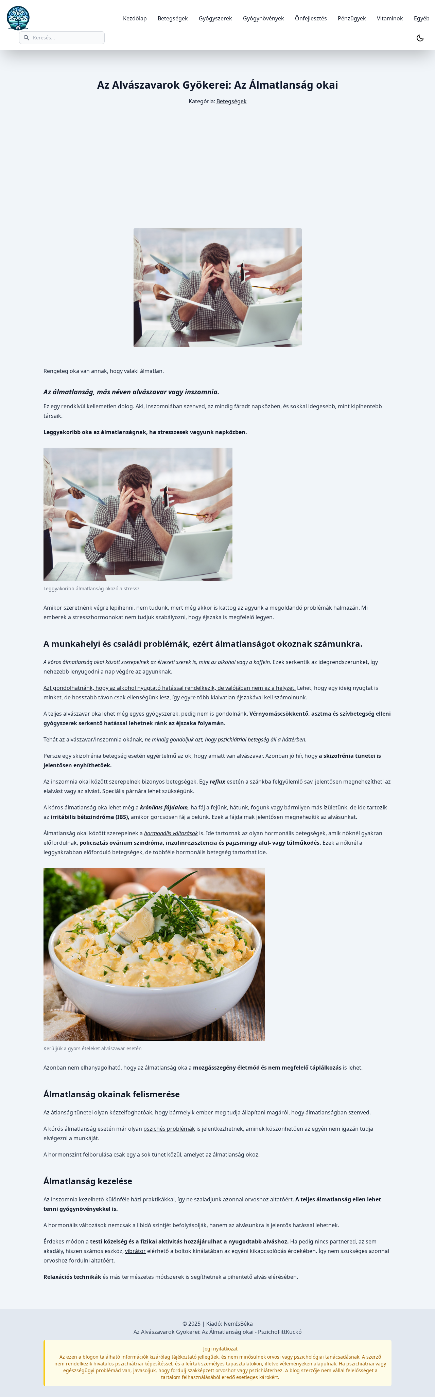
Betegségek (173, 18)
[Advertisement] (218, 167)
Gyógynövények (263, 18)
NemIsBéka (238, 1323)
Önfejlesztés (311, 18)
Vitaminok (390, 18)
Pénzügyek (352, 18)
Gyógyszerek (215, 18)
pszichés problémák (169, 1128)
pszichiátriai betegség (243, 739)
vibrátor (135, 1251)
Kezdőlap (135, 18)
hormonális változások (171, 833)
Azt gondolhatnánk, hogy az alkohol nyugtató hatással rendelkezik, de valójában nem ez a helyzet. (170, 688)
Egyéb (422, 18)
